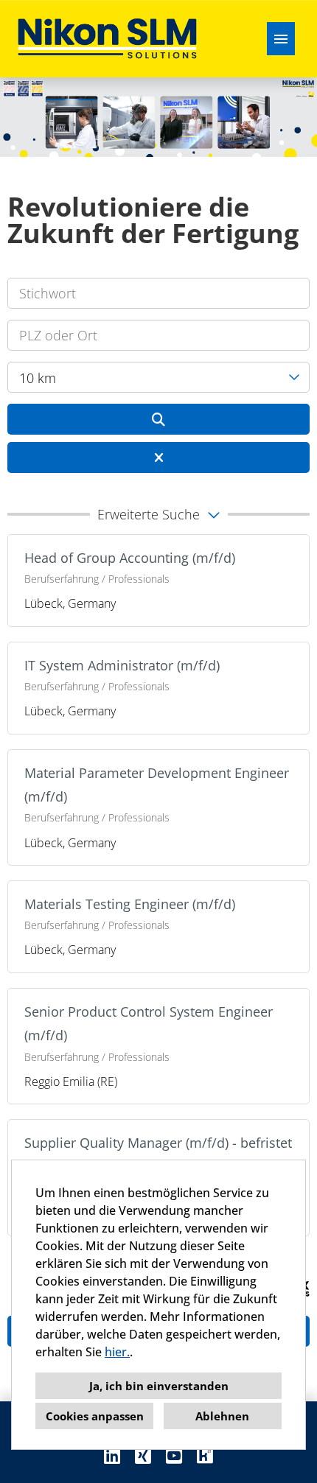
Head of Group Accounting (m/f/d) (129, 558)
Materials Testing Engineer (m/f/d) (129, 904)
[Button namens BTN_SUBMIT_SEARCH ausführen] (158, 419)
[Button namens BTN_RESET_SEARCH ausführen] (158, 457)
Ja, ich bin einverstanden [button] (159, 1385)
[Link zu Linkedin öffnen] (112, 1455)
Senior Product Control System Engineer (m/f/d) (148, 1023)
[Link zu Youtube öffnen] (174, 1455)
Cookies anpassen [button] (95, 1416)
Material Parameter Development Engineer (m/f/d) (156, 784)
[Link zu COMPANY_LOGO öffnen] (107, 38)
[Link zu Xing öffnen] (143, 1455)
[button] (158, 514)
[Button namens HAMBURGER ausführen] (281, 38)
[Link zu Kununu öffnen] (205, 1455)
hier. (117, 1352)
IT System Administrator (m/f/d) (122, 665)
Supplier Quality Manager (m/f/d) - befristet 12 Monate (158, 1154)
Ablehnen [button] (222, 1416)
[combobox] (158, 377)
